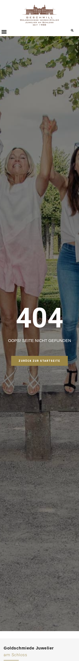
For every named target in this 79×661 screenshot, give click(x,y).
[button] (72, 30)
